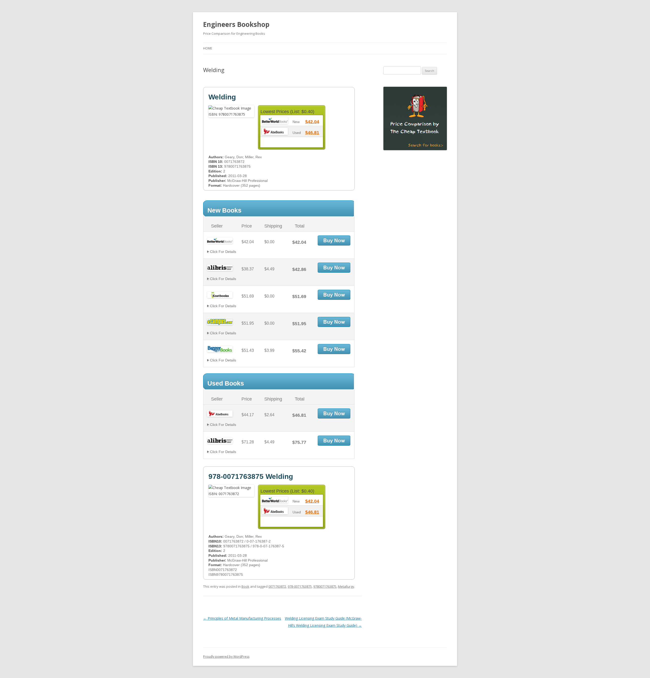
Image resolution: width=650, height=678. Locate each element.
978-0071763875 (300, 586)
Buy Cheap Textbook (334, 240)
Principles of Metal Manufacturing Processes (242, 618)
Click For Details (222, 252)
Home (207, 48)
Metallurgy (346, 586)
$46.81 (312, 132)
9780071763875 (324, 586)
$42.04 (312, 121)
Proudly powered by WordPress (226, 656)
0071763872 (277, 586)
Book (245, 586)
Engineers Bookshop (236, 24)
